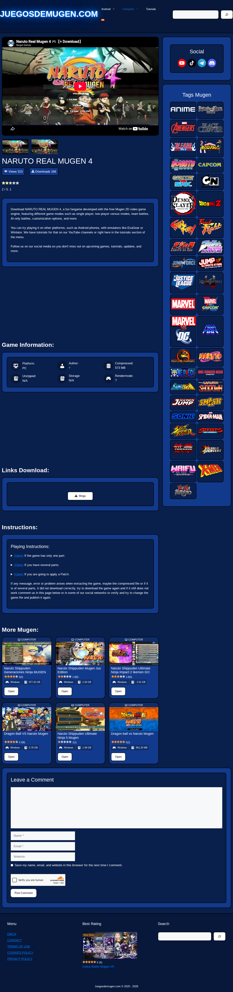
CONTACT (14, 940)
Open (11, 691)
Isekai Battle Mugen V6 (98, 966)
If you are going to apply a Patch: (41, 574)
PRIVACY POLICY (19, 959)
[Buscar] (227, 14)
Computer (128, 9)
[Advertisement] (80, 302)
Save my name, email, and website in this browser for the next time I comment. (69, 865)
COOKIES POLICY (20, 952)
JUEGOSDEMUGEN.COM (49, 14)
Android (105, 9)
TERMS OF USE (18, 946)
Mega (82, 495)
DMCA (11, 934)
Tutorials (151, 9)
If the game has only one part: (39, 555)
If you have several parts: (36, 565)
